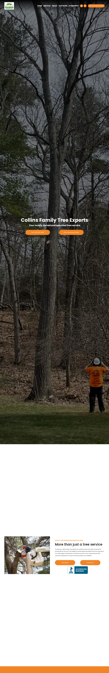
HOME (39, 6)
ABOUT (54, 6)
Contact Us (90, 562)
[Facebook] (85, 5)
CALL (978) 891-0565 (37, 232)
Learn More (65, 562)
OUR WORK (63, 6)
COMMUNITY (74, 6)
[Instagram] (81, 5)
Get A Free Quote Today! (96, 6)
